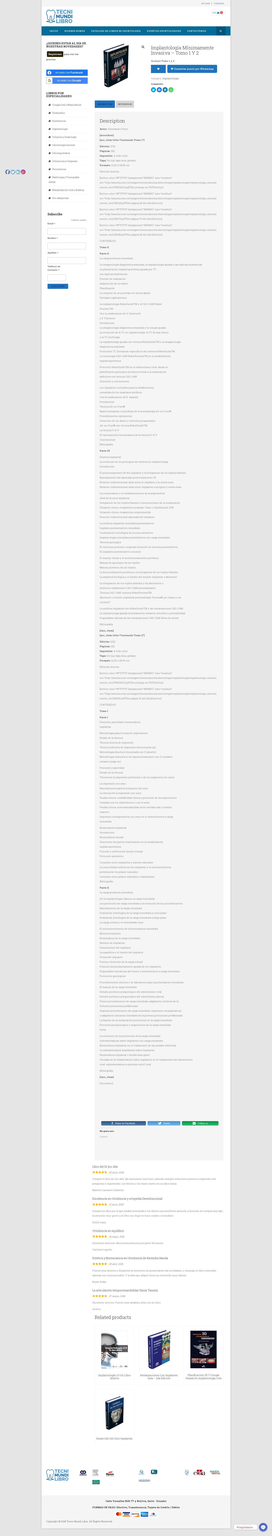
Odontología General (63, 145)
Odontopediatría (61, 153)
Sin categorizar (60, 198)
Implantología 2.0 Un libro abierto (114, 1377)
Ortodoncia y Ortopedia (64, 161)
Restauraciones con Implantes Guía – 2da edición (159, 1377)
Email (51, 223)
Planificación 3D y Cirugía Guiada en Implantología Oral (203, 1376)
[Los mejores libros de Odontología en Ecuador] (59, 16)
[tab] (105, 104)
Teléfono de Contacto (54, 268)
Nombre (53, 238)
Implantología (170, 78)
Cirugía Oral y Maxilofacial (66, 104)
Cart (214, 12)
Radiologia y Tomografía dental (64, 179)
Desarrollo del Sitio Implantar (114, 1438)
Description (105, 104)
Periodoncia (59, 169)
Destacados (58, 112)
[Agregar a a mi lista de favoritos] (158, 69)
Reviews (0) (125, 104)
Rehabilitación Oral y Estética (68, 190)
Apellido (53, 252)
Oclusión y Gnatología (64, 137)
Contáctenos (219, 3)
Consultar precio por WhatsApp (193, 68)
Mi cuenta (205, 3)
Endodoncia (59, 120)
